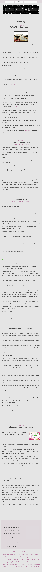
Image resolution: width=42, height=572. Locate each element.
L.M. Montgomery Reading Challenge (24, 559)
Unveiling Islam (26, 566)
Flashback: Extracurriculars (21, 427)
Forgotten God (5, 559)
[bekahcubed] (21, 9)
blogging (19, 554)
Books (22, 554)
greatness (9, 559)
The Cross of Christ (12, 566)
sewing (24, 564)
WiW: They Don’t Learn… (21, 27)
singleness (28, 564)
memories (22, 562)
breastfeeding (25, 554)
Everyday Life (21, 140)
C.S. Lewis (31, 554)
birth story (16, 554)
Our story (30, 562)
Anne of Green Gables (35, 551)
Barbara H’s (27, 130)
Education (21, 326)
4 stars (18, 551)
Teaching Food (21, 199)
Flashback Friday (21, 425)
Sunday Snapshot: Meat (21, 142)
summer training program (35, 564)
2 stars (10, 551)
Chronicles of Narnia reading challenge (17, 557)
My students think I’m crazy (21, 328)
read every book (5, 564)
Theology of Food (19, 566)
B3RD (18, 197)
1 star (7, 551)
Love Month (15, 562)
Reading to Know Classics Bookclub (17, 564)
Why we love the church (35, 566)
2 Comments (21, 330)
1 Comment (21, 144)
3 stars (13, 551)
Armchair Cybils (6, 554)
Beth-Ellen (11, 554)
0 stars (4, 551)
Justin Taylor (14, 84)
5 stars (23, 551)
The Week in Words (21, 25)
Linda (5, 511)
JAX (13, 559)
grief (11, 559)
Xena (26, 570)
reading (10, 564)
